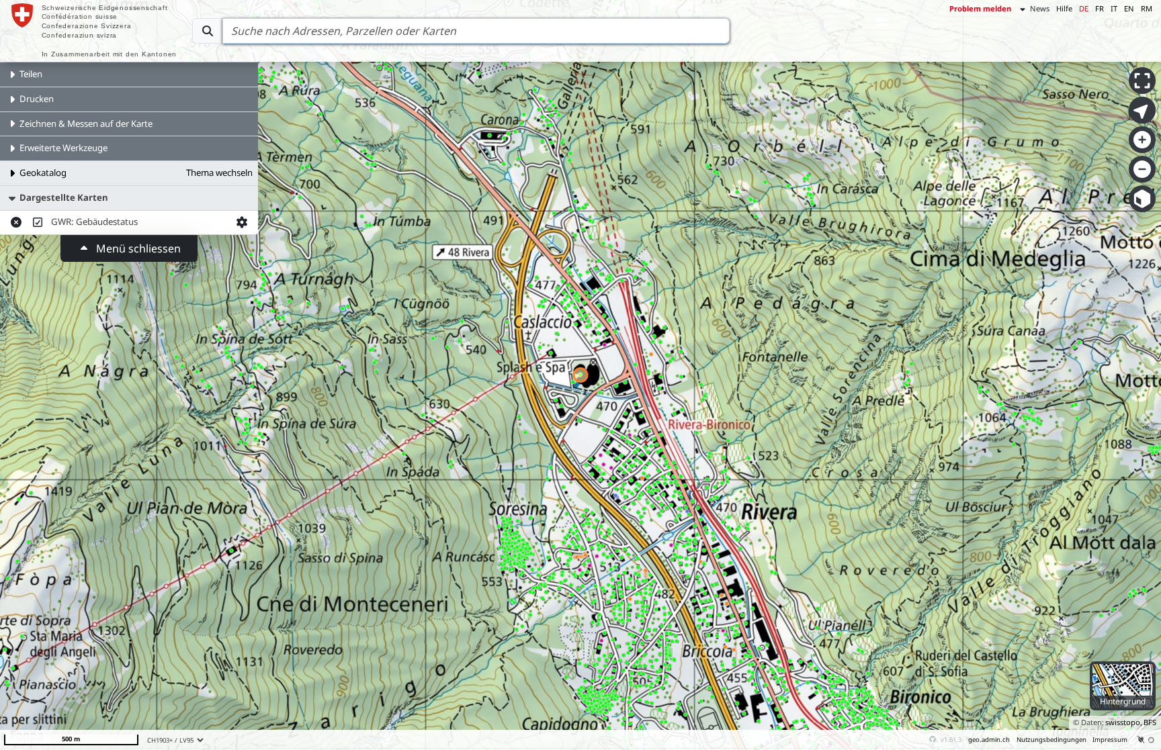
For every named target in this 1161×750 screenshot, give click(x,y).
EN (1129, 8)
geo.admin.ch (989, 739)
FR (1099, 8)
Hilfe (1064, 8)
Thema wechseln (219, 173)
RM (1146, 8)
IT (1114, 8)
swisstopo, (1123, 722)
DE (1083, 8)
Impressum (1109, 739)
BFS (1150, 722)
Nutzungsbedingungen (1051, 739)
